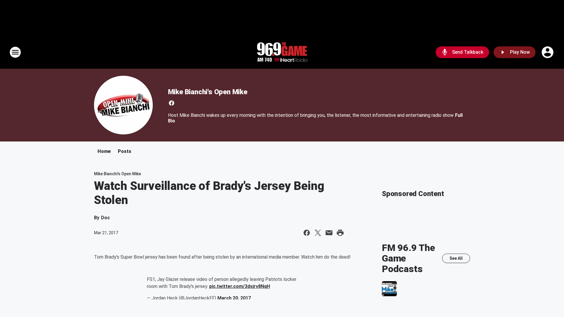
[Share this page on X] (318, 233)
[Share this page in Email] (329, 233)
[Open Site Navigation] (15, 52)
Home (104, 151)
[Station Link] (282, 52)
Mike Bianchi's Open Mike (207, 92)
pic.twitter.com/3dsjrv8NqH (239, 286)
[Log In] (548, 52)
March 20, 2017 (234, 298)
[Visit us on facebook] (171, 103)
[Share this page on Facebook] (307, 233)
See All (456, 258)
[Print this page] (340, 233)
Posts (124, 151)
